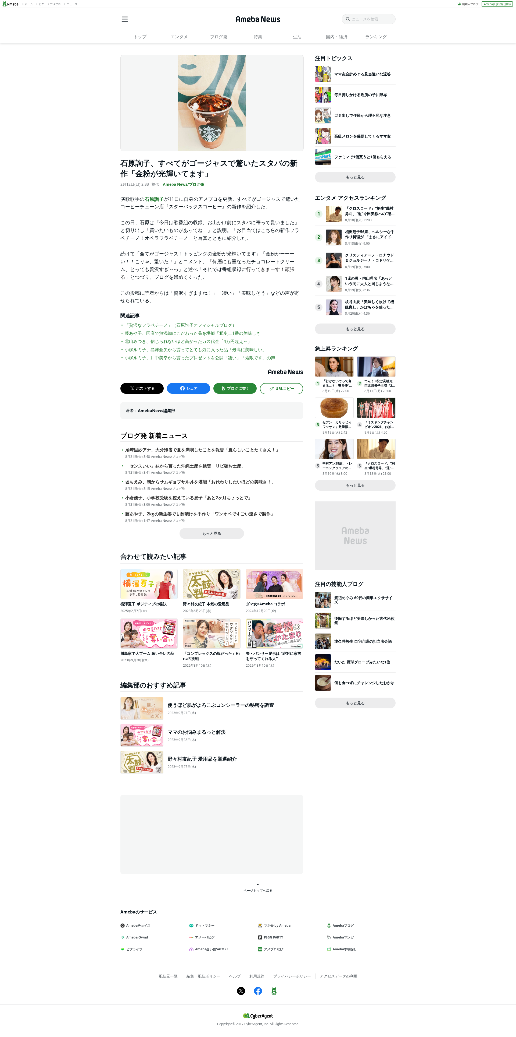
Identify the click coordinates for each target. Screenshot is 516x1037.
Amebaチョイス (138, 925)
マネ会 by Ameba (277, 925)
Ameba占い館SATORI (211, 949)
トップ (140, 37)
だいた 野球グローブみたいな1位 (362, 662)
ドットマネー (204, 925)
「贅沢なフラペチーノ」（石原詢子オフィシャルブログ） (180, 325)
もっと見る (211, 533)
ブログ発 (218, 37)
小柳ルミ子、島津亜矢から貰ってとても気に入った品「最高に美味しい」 (196, 350)
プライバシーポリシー (292, 976)
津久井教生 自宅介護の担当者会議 (363, 641)
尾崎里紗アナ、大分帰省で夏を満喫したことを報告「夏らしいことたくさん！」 (202, 450)
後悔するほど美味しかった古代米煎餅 (364, 620)
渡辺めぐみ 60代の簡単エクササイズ (363, 599)
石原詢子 (154, 199)
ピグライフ (134, 949)
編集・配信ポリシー (203, 976)
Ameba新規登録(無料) (497, 4)
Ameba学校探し (345, 949)
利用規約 (256, 976)
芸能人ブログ (470, 4)
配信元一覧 (168, 976)
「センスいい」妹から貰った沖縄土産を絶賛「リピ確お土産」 (185, 466)
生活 (297, 37)
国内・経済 (336, 37)
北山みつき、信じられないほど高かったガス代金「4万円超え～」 (188, 341)
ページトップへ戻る (258, 890)
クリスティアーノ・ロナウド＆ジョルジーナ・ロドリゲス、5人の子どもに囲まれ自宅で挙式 (369, 262)
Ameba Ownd (137, 937)
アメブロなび (273, 949)
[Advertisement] (168, 834)
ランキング (376, 37)
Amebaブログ (343, 925)
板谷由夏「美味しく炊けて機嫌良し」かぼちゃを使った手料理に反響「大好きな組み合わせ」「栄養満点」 (369, 309)
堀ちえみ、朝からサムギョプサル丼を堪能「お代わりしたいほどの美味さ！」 (200, 482)
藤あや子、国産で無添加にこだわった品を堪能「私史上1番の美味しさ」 (195, 333)
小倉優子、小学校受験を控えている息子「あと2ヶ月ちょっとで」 (188, 498)
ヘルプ (235, 976)
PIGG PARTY (273, 937)
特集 (258, 37)
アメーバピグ (204, 937)
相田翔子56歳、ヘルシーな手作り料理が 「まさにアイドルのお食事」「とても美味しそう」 (370, 239)
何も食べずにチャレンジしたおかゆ (364, 682)
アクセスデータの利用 (338, 976)
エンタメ (179, 37)
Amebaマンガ (343, 937)
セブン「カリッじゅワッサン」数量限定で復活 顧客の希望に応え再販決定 (337, 429)
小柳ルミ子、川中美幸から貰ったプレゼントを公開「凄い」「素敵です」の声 (200, 358)
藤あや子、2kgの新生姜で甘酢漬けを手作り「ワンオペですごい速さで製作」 (200, 514)
